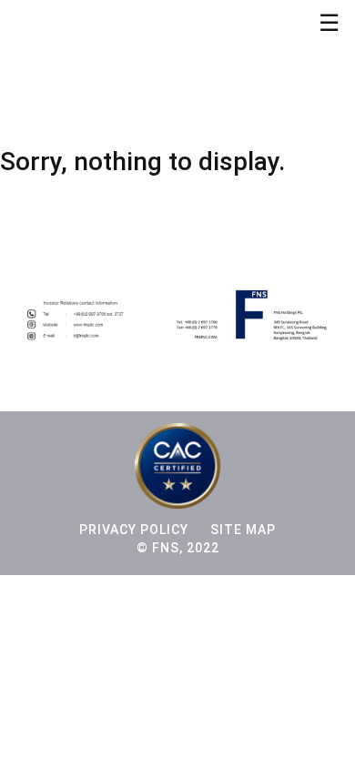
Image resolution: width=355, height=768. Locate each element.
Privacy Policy (133, 529)
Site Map (243, 529)
